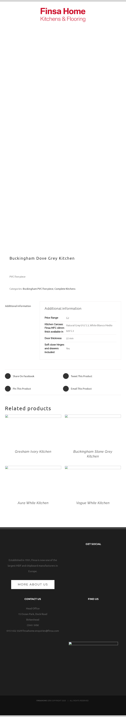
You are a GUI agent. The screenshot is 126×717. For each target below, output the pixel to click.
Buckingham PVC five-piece (38, 288)
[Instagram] (95, 553)
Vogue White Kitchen (93, 503)
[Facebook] (86, 553)
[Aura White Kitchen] (33, 468)
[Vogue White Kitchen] (93, 468)
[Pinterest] (100, 553)
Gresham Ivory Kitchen (33, 452)
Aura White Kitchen (33, 503)
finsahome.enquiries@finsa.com (40, 630)
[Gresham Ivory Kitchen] (33, 417)
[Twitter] (91, 553)
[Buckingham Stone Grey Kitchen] (93, 417)
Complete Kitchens (64, 288)
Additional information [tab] (18, 305)
